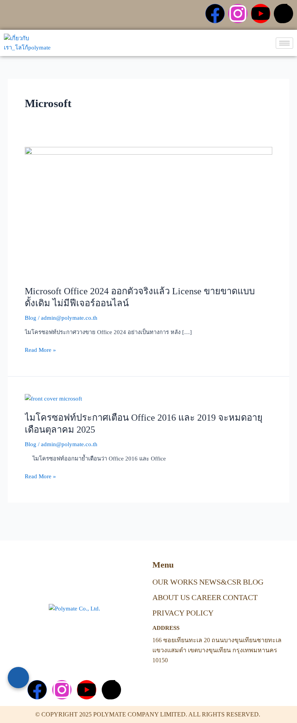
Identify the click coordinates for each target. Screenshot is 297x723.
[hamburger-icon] (284, 43)
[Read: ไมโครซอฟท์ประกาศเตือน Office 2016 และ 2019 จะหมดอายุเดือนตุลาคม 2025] (53, 398)
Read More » (40, 349)
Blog (30, 318)
